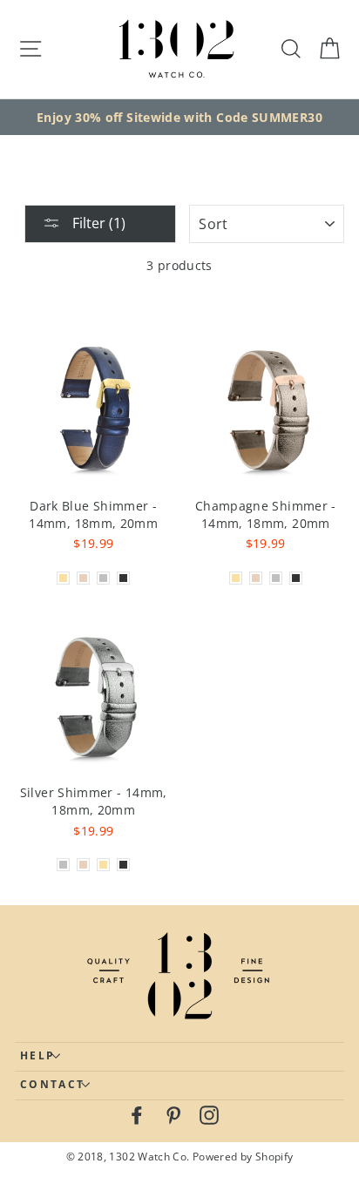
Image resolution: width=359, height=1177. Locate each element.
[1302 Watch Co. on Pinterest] (173, 1115)
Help (37, 1055)
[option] (179, 117)
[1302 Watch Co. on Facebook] (136, 1115)
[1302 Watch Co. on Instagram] (209, 1115)
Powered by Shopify (243, 1156)
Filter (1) (97, 223)
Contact (52, 1084)
